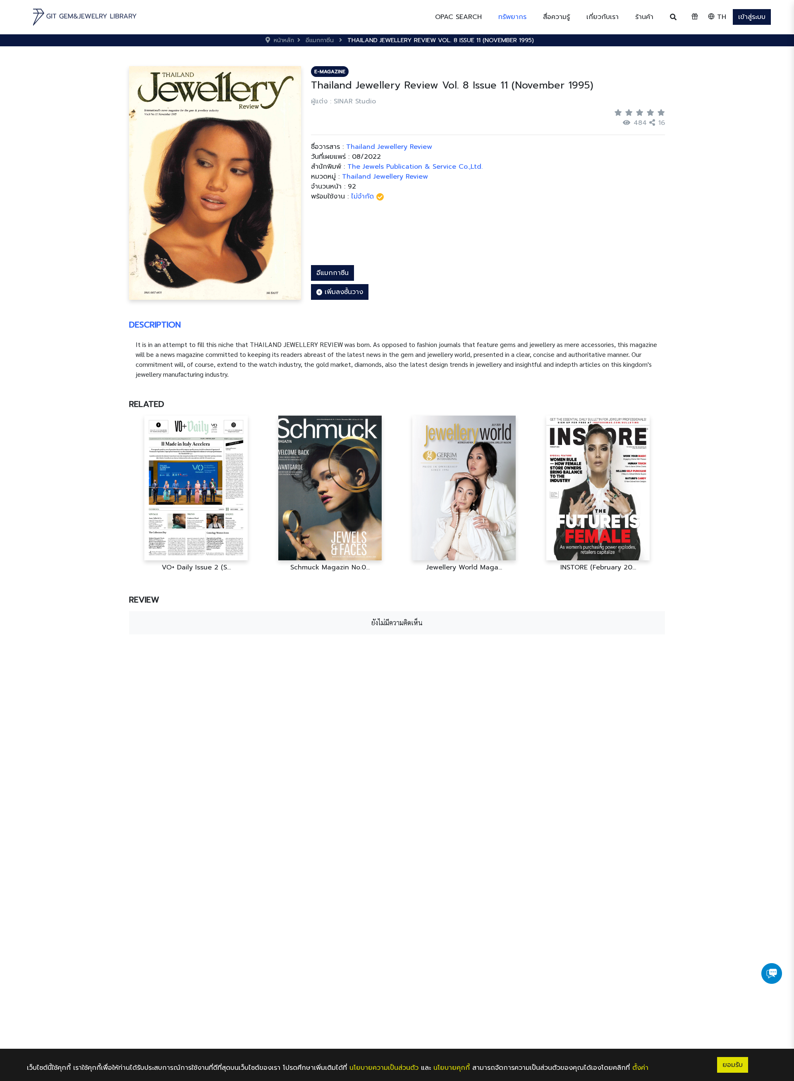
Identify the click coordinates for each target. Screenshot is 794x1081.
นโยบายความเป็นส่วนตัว (384, 1068)
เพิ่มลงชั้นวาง (342, 292)
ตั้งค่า (640, 1068)
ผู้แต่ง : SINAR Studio (343, 101)
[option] (196, 493)
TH (720, 17)
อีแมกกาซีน (332, 273)
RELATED (146, 404)
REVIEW (144, 600)
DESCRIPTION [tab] (155, 325)
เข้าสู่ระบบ (751, 17)
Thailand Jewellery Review (385, 177)
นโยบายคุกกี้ (451, 1068)
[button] (512, 17)
